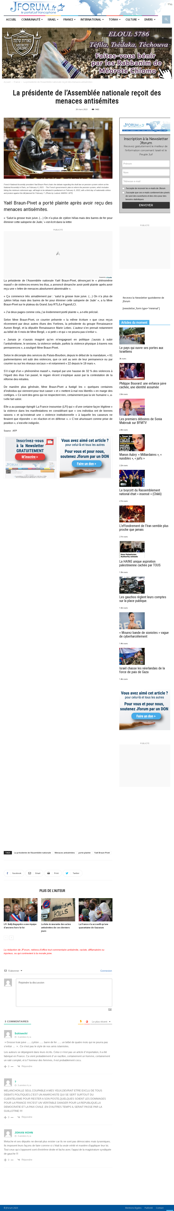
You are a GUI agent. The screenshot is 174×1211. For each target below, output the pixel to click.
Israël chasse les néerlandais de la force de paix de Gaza (142, 670)
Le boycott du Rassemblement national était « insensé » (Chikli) (140, 492)
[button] (166, 19)
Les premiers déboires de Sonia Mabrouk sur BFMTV (140, 421)
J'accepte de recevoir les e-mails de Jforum (145, 188)
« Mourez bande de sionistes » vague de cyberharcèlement (144, 634)
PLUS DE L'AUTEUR (52, 891)
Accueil (11, 19)
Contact (159, 1207)
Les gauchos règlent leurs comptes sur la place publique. (142, 599)
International (91, 19)
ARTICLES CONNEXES (20, 891)
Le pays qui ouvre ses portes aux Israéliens (141, 350)
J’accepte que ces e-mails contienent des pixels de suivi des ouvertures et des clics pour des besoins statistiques (148, 196)
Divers (148, 19)
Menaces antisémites (65, 852)
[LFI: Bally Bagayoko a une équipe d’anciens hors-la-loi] (21, 909)
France (68, 19)
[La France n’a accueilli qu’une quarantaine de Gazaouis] (95, 909)
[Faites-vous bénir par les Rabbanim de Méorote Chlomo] (87, 53)
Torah (113, 19)
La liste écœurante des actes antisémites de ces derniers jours (56, 927)
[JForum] (87, 7)
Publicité (149, 1207)
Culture (131, 19)
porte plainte (85, 852)
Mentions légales (133, 1207)
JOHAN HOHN (24, 1132)
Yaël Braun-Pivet (102, 852)
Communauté (30, 19)
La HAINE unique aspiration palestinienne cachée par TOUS (140, 563)
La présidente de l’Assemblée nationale (32, 852)
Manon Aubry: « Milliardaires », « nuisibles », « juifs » (140, 456)
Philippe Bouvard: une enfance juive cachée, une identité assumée (142, 385)
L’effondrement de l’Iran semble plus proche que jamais (143, 528)
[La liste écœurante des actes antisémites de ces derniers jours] (58, 909)
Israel (52, 19)
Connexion (106, 970)
